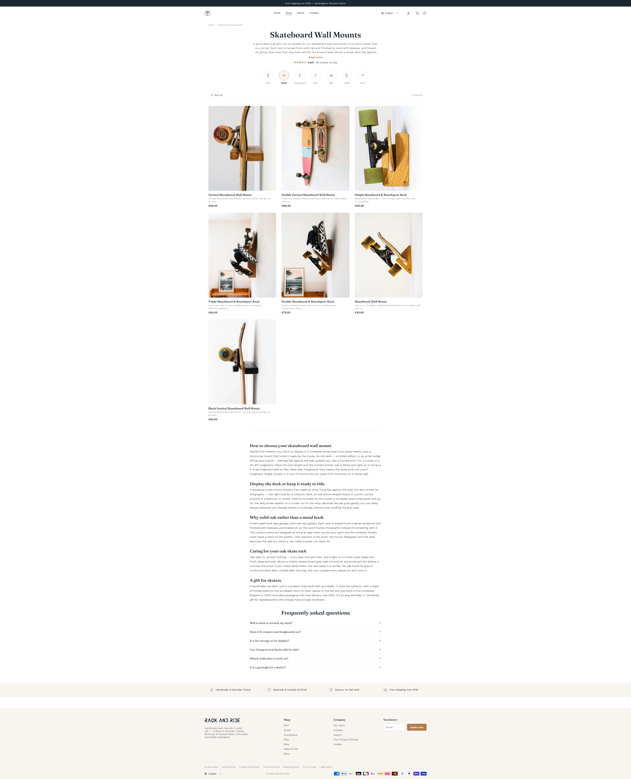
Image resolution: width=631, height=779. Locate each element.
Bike (286, 744)
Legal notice (325, 767)
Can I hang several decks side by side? (274, 649)
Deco (287, 753)
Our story (339, 725)
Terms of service (271, 767)
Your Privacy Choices (346, 739)
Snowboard (290, 734)
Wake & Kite (291, 748)
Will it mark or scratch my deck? (271, 623)
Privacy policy (211, 767)
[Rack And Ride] (207, 13)
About (300, 12)
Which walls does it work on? (269, 658)
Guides (338, 744)
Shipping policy (291, 767)
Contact (314, 12)
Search (338, 734)
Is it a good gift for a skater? (268, 667)
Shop (289, 12)
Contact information (249, 767)
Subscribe (416, 727)
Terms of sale (309, 767)
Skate (287, 730)
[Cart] (425, 13)
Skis (286, 739)
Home (276, 12)
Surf (286, 725)
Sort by (218, 95)
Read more (316, 57)
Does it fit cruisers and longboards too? (275, 631)
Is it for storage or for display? (269, 640)
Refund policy (229, 767)
